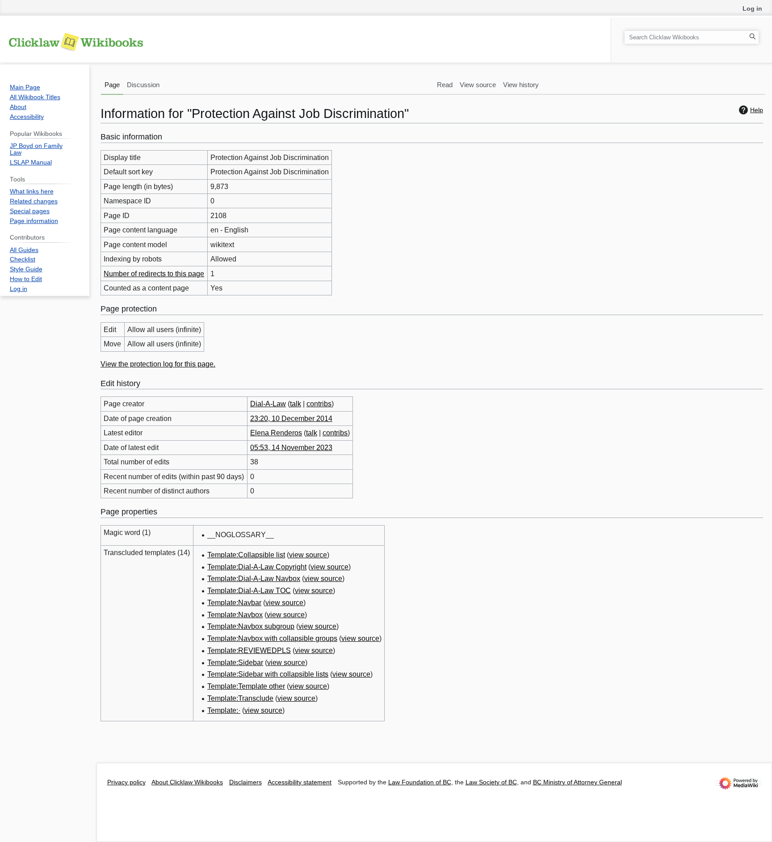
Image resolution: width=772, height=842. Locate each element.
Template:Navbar (234, 602)
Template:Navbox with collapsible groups (272, 638)
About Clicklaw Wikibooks (187, 782)
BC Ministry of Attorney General (577, 782)
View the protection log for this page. (158, 364)
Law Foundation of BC (419, 782)
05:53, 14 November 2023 (291, 447)
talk (295, 404)
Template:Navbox (235, 615)
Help (756, 110)
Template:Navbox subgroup (250, 626)
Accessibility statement (299, 782)
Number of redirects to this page (154, 274)
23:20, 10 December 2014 (291, 418)
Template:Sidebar (235, 662)
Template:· (223, 710)
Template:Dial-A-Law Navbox (253, 578)
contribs (318, 404)
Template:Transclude (240, 698)
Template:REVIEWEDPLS (249, 650)
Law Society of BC (491, 782)
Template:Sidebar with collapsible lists (267, 674)
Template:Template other (246, 686)
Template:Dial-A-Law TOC (249, 590)
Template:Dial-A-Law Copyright (256, 567)
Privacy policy (126, 782)
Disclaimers (245, 782)
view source (308, 555)
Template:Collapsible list (246, 555)
